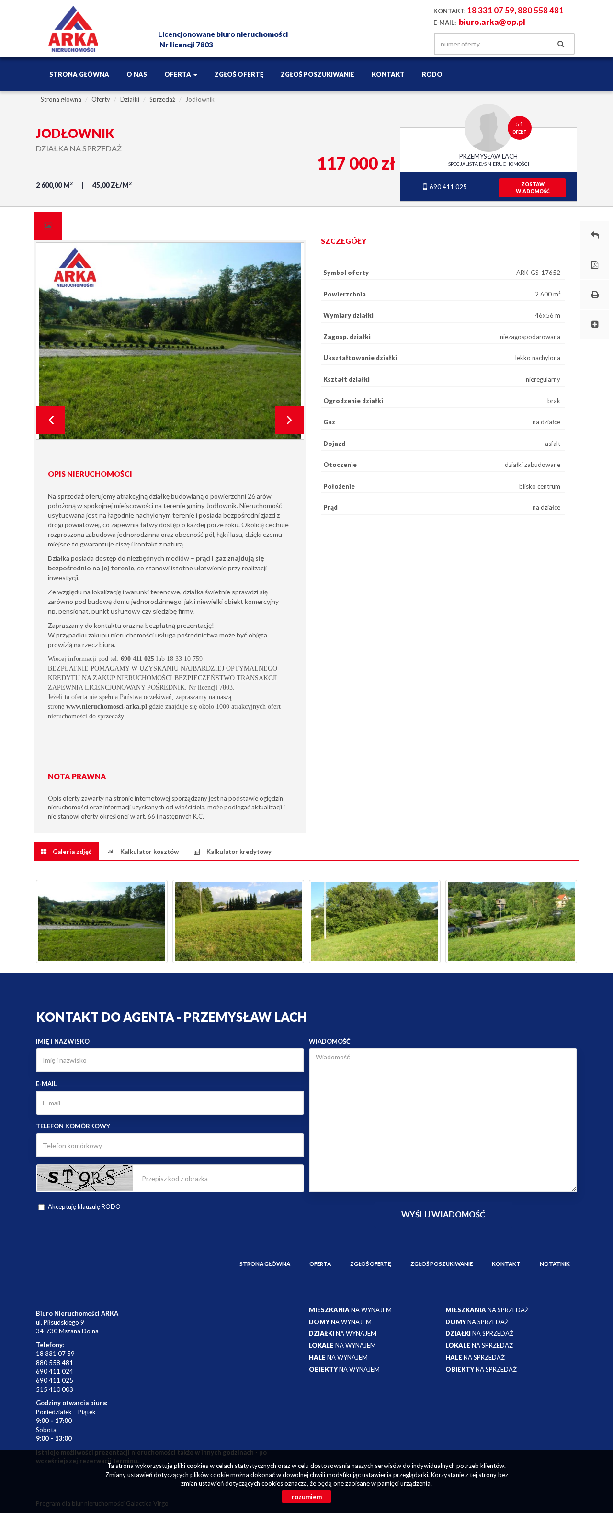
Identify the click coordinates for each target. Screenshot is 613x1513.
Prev (50, 420)
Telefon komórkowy (73, 1126)
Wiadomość (330, 1041)
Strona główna (79, 74)
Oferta (320, 1263)
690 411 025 (447, 187)
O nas (136, 74)
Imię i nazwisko (63, 1041)
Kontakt (388, 74)
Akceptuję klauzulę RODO (84, 1206)
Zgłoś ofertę (239, 74)
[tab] (48, 226)
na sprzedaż (487, 1310)
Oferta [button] (178, 74)
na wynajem (350, 1310)
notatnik (555, 1263)
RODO (432, 74)
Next (289, 420)
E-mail (46, 1084)
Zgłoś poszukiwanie (317, 74)
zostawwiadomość (533, 188)
